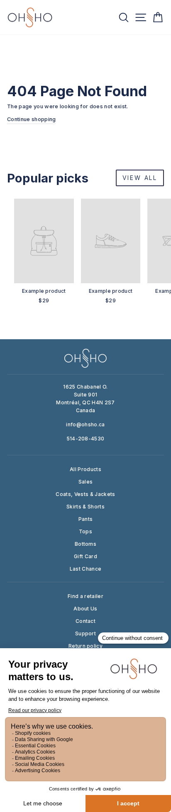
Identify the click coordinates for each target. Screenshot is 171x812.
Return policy (85, 646)
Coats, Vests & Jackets (85, 494)
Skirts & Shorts (85, 506)
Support (85, 633)
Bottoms (85, 544)
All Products (85, 469)
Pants (85, 519)
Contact (85, 621)
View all (139, 177)
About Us (85, 608)
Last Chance (86, 569)
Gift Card (85, 556)
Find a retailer (85, 596)
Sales (85, 482)
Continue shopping (31, 119)
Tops (85, 531)
